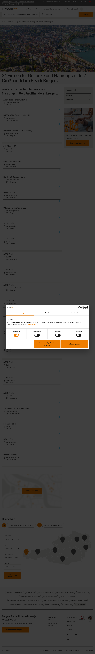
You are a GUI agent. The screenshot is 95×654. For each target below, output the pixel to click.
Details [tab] (47, 313)
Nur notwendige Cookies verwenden (47, 344)
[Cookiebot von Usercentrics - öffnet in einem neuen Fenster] (80, 307)
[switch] (37, 335)
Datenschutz (31, 324)
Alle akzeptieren (74, 344)
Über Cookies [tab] (75, 313)
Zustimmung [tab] (20, 313)
